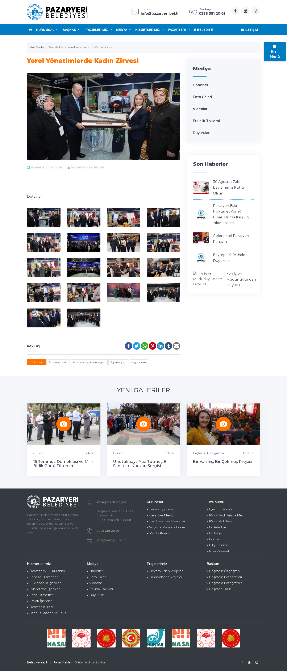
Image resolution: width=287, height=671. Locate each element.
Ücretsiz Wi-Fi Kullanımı (47, 571)
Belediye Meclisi (161, 515)
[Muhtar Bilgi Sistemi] (156, 638)
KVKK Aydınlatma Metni (227, 515)
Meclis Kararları (160, 533)
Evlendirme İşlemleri (44, 589)
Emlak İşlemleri (41, 601)
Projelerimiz (96, 30)
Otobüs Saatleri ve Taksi (48, 613)
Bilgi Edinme (218, 545)
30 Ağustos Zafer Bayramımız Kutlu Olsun (228, 187)
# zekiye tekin (58, 362)
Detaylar (34, 196)
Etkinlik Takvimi (206, 121)
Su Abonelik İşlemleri (45, 583)
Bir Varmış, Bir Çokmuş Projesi (222, 461)
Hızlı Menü (275, 54)
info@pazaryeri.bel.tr (111, 540)
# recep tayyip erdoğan (89, 362)
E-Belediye (203, 30)
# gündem (139, 362)
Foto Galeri (202, 97)
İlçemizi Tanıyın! (220, 509)
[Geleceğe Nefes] (81, 638)
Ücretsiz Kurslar (41, 607)
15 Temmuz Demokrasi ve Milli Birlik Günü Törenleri (63, 463)
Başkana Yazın (220, 589)
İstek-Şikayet (219, 551)
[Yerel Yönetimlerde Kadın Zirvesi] (44, 217)
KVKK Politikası (220, 521)
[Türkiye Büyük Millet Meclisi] (131, 638)
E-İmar (214, 539)
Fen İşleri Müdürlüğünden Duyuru (241, 279)
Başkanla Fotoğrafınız (225, 583)
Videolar (200, 109)
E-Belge (215, 533)
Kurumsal (45, 30)
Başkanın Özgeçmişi (224, 571)
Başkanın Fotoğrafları (208, 453)
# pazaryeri (118, 362)
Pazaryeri (177, 30)
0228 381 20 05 (108, 531)
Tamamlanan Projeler (165, 577)
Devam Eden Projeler (166, 571)
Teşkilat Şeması (161, 509)
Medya (122, 30)
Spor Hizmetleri (41, 595)
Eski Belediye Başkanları (168, 521)
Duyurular (201, 133)
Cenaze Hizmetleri (43, 577)
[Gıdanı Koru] (56, 638)
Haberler (200, 85)
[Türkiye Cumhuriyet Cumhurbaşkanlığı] (106, 638)
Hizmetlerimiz (148, 30)
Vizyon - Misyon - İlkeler (167, 527)
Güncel (38, 453)
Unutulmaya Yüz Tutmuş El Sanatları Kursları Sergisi (140, 463)
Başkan (70, 30)
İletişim (251, 30)
